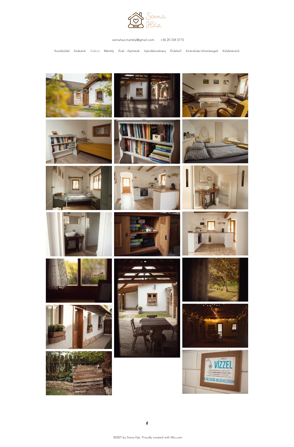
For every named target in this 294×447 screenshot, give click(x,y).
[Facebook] (147, 423)
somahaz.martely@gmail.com (133, 40)
